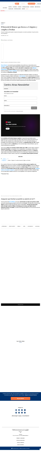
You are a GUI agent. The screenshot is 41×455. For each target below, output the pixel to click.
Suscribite (20, 398)
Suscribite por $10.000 (31, 3)
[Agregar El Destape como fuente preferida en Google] (20, 38)
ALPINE (24, 226)
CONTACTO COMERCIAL (20, 442)
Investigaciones (17, 8)
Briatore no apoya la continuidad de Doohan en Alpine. (10, 62)
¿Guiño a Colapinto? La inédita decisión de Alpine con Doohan (19, 160)
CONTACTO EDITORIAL (20, 444)
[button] (2, 45)
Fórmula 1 (19, 226)
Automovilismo (4, 226)
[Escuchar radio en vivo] (23, 4)
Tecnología (10, 8)
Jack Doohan (37, 226)
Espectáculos (37, 6)
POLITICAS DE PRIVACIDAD (20, 440)
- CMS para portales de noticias (21, 448)
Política (10, 6)
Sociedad (19, 6)
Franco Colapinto (12, 226)
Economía (15, 6)
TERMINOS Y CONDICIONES (20, 438)
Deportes (32, 6)
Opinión (23, 8)
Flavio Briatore (30, 226)
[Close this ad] (40, 449)
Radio (27, 8)
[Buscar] (13, 3)
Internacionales (25, 6)
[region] (20, 18)
